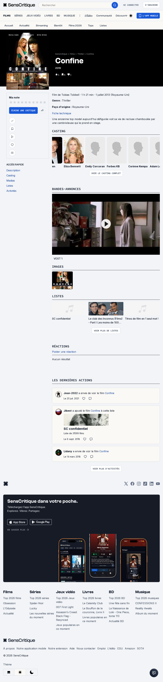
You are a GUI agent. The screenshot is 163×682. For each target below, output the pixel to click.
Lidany (68, 451)
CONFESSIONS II (146, 603)
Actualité (8, 613)
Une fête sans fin (119, 603)
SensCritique (61, 54)
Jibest (68, 410)
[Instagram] (139, 484)
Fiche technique (61, 113)
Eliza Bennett (72, 166)
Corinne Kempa (138, 166)
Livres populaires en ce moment (94, 619)
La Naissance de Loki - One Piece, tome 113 (119, 612)
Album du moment (146, 613)
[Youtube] (158, 484)
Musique (142, 592)
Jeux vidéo (65, 592)
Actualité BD (116, 621)
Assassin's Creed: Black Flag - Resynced (66, 616)
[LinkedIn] (151, 484)
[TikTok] (145, 484)
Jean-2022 (71, 393)
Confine (90, 54)
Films (72, 54)
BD (111, 592)
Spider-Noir (37, 603)
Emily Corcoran (95, 166)
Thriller (80, 54)
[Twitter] (126, 484)
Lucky (33, 608)
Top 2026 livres (91, 598)
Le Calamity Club (92, 603)
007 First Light (64, 607)
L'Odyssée (9, 608)
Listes (58, 296)
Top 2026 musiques (147, 598)
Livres (87, 592)
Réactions (60, 346)
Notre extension (57, 648)
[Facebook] (132, 484)
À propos (9, 648)
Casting (58, 131)
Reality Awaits (143, 608)
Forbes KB (113, 166)
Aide (72, 648)
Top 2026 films (12, 598)
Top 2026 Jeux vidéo (65, 600)
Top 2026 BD (117, 598)
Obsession (9, 603)
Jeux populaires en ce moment (67, 626)
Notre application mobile (31, 648)
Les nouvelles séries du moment (42, 615)
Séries (35, 592)
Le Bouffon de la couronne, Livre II (93, 610)
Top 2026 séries (39, 598)
